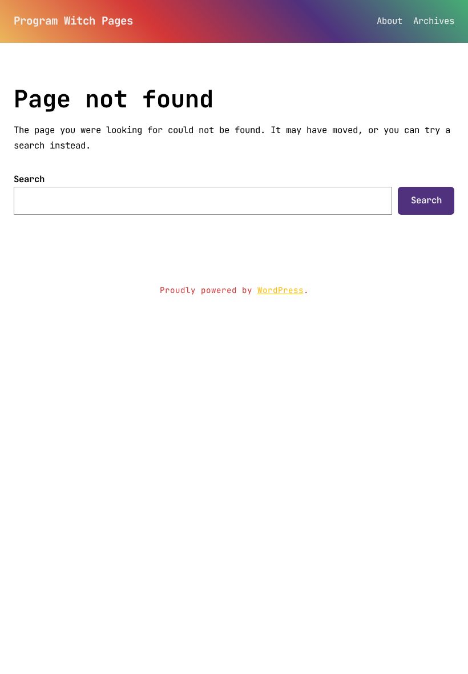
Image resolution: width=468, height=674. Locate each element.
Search (29, 179)
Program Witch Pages (73, 20)
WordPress (280, 289)
